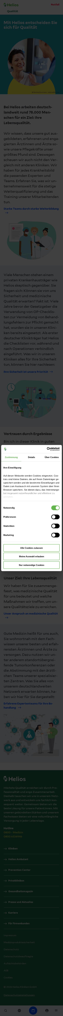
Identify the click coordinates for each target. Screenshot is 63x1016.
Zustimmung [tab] (11, 457)
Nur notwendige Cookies (31, 565)
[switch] (55, 516)
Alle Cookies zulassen (31, 548)
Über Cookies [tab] (52, 457)
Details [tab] (31, 457)
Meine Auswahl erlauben (31, 556)
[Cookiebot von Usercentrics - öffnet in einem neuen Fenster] (47, 449)
